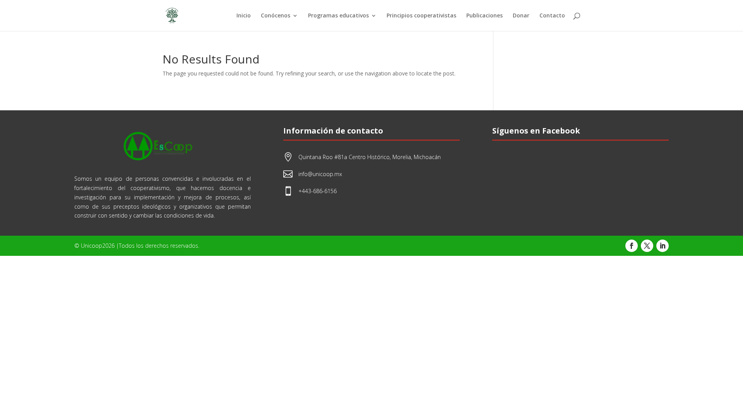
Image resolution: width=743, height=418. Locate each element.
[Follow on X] (647, 246)
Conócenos (275, 16)
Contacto (552, 16)
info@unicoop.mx (320, 174)
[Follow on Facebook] (631, 246)
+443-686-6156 (317, 191)
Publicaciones (484, 16)
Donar (521, 16)
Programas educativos (338, 16)
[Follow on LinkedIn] (662, 246)
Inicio (243, 16)
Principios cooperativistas (421, 16)
